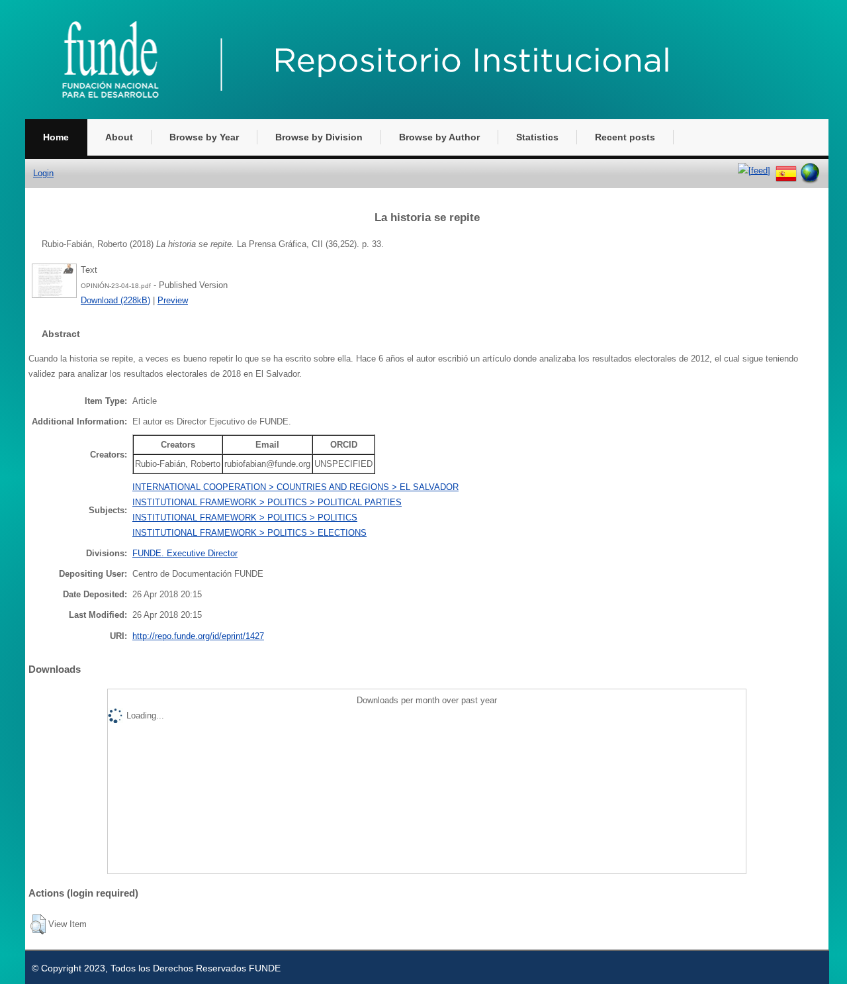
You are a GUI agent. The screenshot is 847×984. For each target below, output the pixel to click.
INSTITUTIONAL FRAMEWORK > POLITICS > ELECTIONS (249, 533)
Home (56, 137)
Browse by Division (319, 137)
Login (43, 173)
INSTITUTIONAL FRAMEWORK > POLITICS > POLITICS (244, 517)
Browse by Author (439, 137)
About (119, 137)
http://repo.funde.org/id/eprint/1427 (198, 636)
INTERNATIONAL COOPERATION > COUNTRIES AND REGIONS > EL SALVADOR (295, 487)
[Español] (786, 170)
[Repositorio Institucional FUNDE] (389, 116)
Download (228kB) (115, 300)
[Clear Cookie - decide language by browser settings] (810, 170)
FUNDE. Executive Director (185, 553)
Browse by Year (204, 137)
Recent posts (625, 137)
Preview (172, 300)
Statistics (537, 137)
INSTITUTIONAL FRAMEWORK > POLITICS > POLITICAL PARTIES (267, 502)
